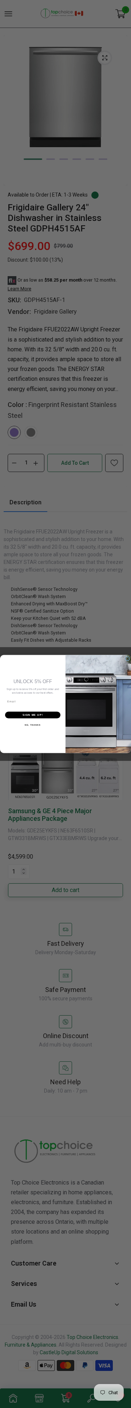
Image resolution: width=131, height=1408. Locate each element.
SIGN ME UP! (33, 715)
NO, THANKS (33, 725)
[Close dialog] (127, 659)
